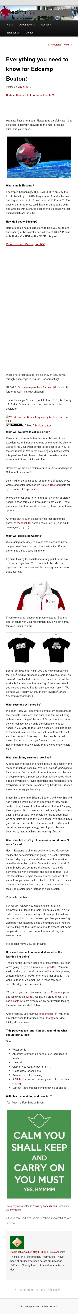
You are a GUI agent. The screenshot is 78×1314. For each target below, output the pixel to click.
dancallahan (50, 1206)
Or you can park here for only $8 (36, 387)
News (36, 1206)
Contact (30, 32)
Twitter (29, 996)
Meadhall (22, 523)
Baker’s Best (48, 485)
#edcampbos (46, 1013)
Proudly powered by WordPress (39, 1306)
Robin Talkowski (19, 1252)
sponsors (31, 489)
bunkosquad (42, 425)
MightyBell (50, 967)
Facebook (56, 992)
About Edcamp (27, 24)
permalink (15, 1209)
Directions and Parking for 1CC (25, 244)
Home (10, 24)
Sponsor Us (13, 32)
